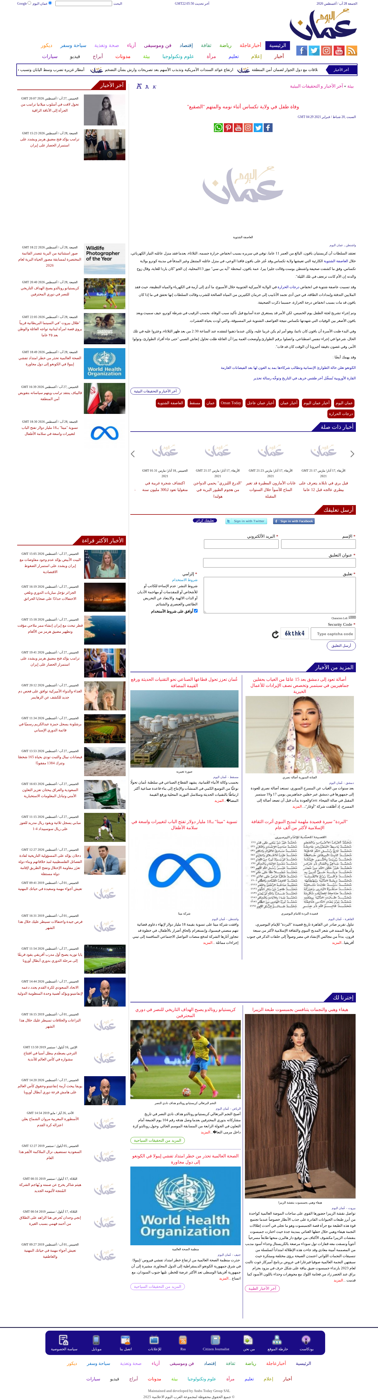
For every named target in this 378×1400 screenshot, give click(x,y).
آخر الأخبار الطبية (262, 1288)
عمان (210, 403)
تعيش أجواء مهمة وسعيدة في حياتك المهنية (50, 889)
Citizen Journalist (216, 1349)
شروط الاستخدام (185, 580)
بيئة (350, 86)
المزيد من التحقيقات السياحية (157, 1140)
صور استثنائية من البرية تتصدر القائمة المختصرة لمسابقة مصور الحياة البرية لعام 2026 (49, 259)
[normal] (146, 86)
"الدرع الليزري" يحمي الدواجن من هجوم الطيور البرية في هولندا (217, 489)
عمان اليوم (40, 4)
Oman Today (231, 403)
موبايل (97, 1349)
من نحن (249, 1349)
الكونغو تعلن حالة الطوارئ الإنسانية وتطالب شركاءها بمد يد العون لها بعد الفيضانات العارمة (288, 368)
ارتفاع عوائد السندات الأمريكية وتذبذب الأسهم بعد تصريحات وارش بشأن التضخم (192, 70)
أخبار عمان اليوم (317, 403)
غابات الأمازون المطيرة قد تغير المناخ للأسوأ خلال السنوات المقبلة (271, 489)
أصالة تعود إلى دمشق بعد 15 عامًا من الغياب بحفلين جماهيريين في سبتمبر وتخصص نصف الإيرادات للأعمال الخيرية (299, 685)
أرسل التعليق (341, 645)
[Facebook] (294, 523)
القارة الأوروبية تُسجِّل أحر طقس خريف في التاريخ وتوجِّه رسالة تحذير (304, 378)
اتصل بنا (126, 1349)
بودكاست (307, 1349)
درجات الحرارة (288, 287)
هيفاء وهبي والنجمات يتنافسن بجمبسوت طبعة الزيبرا (300, 1009)
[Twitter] (246, 523)
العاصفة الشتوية (335, 261)
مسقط (194, 403)
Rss (183, 1349)
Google (22, 4)
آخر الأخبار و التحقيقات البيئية (316, 86)
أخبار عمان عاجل (260, 403)
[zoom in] (139, 86)
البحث (117, 4)
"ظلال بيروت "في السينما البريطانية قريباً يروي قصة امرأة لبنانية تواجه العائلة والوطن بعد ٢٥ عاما (50, 329)
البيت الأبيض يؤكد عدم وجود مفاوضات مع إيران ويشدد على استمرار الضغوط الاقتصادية (50, 566)
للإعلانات (154, 1349)
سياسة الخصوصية (64, 1349)
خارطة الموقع (278, 1349)
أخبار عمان (288, 403)
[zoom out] (154, 86)
